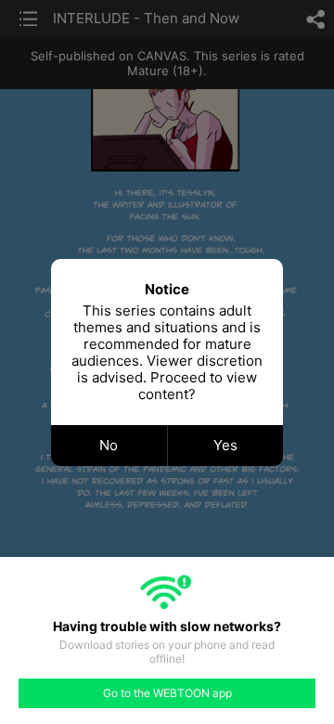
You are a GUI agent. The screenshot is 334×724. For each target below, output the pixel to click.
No (108, 445)
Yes (225, 445)
